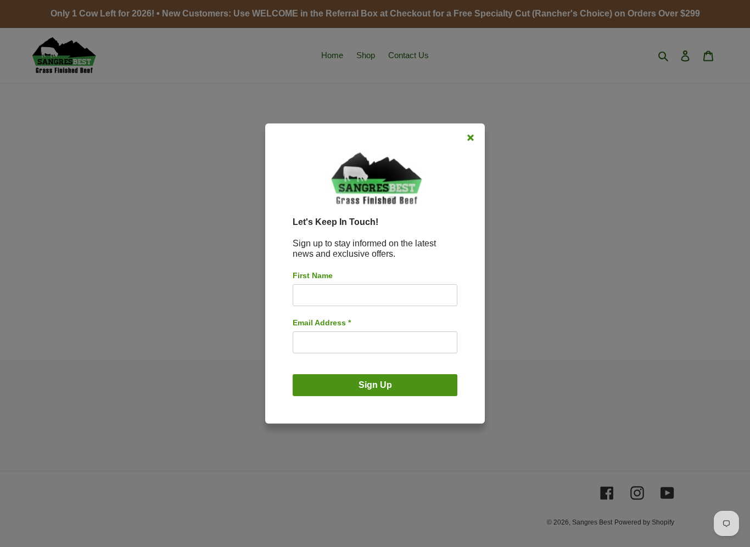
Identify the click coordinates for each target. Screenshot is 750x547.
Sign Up (375, 385)
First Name (313, 275)
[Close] (470, 138)
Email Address (322, 322)
